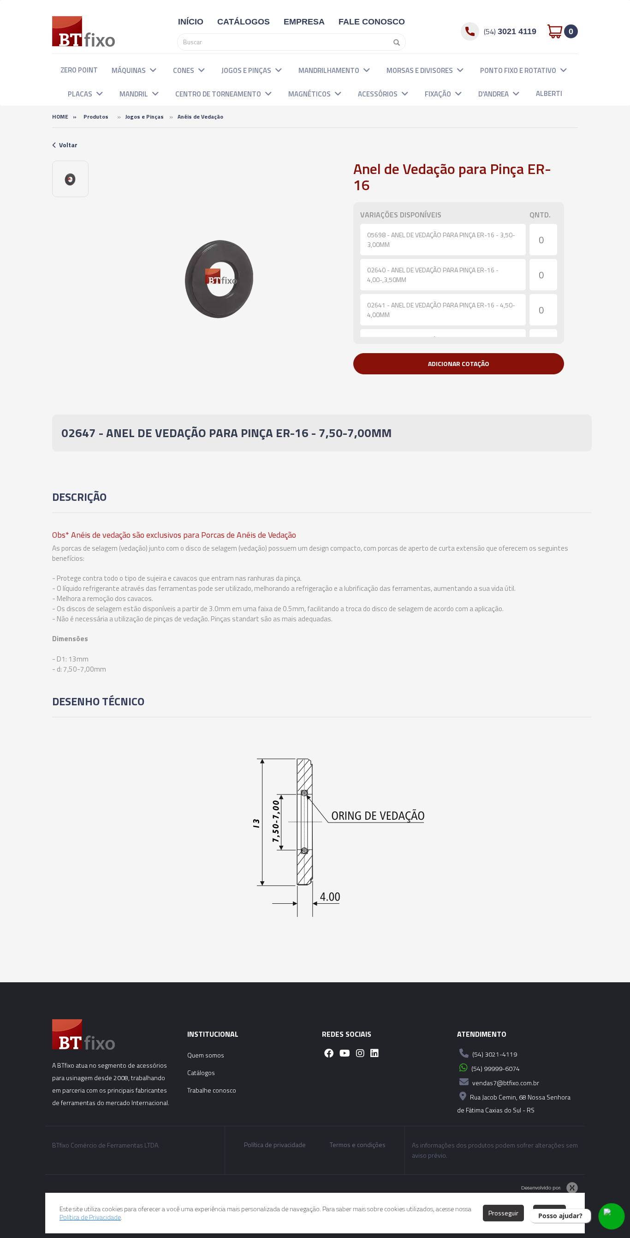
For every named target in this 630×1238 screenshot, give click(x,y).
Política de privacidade (275, 1144)
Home (60, 116)
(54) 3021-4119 (494, 1054)
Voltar (68, 145)
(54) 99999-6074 (495, 1068)
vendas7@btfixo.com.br (505, 1083)
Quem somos (205, 1055)
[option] (70, 179)
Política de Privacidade (90, 1217)
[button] (153, 70)
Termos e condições (358, 1144)
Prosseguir (503, 1213)
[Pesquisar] (394, 42)
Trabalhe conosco (211, 1090)
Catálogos (201, 1072)
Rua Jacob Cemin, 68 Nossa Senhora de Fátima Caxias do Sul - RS (514, 1103)
